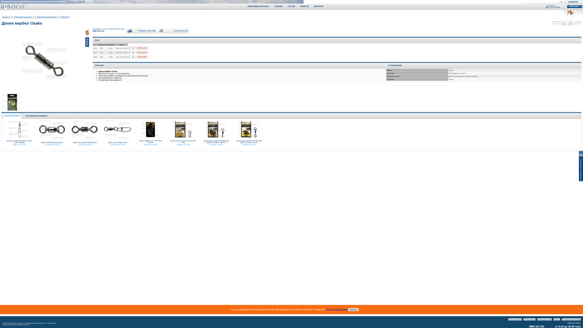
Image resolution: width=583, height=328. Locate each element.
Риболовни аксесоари (46, 17)
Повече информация (336, 309)
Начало (5, 17)
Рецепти (304, 6)
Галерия (278, 6)
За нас (557, 319)
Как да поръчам (544, 319)
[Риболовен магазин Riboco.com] (13, 10)
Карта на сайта (574, 323)
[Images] (581, 319)
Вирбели (65, 17)
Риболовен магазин (22, 17)
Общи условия (515, 319)
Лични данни (529, 319)
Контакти (318, 6)
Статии (291, 6)
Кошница (573, 2)
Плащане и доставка (571, 319)
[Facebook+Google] (87, 61)
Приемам (353, 309)
